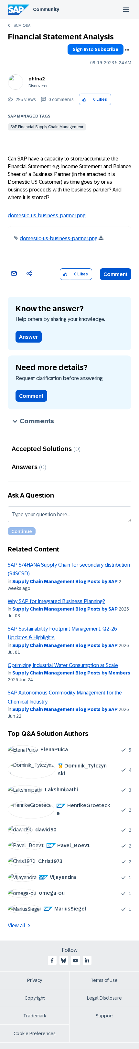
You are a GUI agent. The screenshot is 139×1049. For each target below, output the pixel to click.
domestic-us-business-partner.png (46, 215)
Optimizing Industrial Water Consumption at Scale (63, 665)
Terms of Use (104, 980)
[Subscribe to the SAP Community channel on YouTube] (75, 960)
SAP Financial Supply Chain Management (46, 127)
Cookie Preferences (35, 1033)
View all (16, 925)
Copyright (35, 998)
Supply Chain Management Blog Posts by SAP (65, 581)
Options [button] (127, 50)
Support (104, 1015)
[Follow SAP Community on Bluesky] (63, 960)
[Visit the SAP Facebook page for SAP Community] (52, 960)
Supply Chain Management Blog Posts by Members (71, 672)
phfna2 (36, 78)
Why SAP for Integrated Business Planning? (56, 601)
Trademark (34, 1015)
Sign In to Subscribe (95, 49)
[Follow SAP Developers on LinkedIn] (87, 960)
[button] (84, 99)
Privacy (34, 980)
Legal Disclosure (104, 998)
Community (46, 9)
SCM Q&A (22, 25)
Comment (115, 274)
